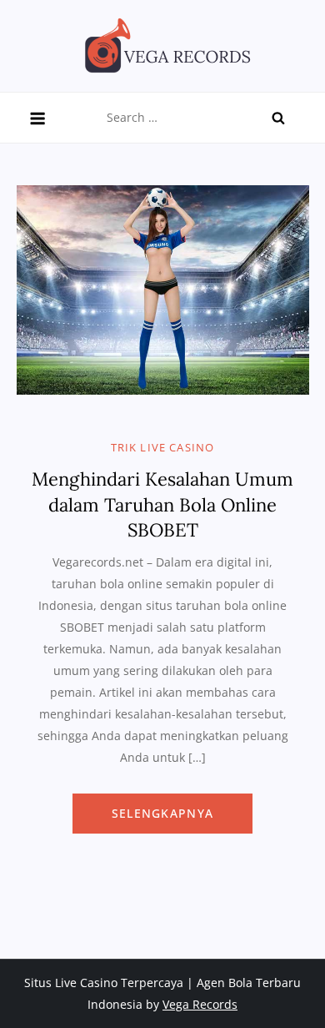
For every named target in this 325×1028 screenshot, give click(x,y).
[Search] (278, 118)
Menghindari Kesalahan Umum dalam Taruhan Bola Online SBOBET (162, 504)
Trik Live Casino (163, 448)
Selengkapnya (162, 813)
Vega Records (200, 1004)
